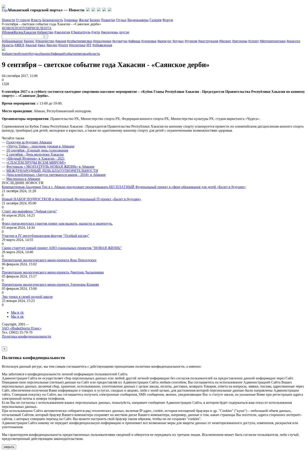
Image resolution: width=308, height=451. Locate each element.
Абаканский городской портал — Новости (45, 10)
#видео (51, 45)
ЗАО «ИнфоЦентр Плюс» (21, 328)
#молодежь (109, 32)
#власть (8, 45)
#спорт (253, 41)
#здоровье (148, 41)
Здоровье (71, 20)
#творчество (44, 41)
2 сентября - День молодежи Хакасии (35, 154)
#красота (293, 41)
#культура (119, 41)
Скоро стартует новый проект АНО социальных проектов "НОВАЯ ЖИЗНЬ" (62, 248)
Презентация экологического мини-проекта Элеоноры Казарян (50, 284)
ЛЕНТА (45, 28)
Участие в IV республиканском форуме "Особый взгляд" (45, 236)
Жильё (84, 20)
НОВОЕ (8, 28)
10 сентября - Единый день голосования (37, 150)
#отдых (178, 41)
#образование (12, 41)
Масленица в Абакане (23, 179)
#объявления (102, 45)
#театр (63, 45)
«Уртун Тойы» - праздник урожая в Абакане (40, 146)
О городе (23, 20)
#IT (89, 45)
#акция (60, 41)
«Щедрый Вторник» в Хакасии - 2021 (35, 158)
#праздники (102, 41)
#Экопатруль (80, 32)
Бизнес (95, 20)
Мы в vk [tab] (17, 312)
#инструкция (208, 41)
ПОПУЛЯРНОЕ (27, 28)
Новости (8, 20)
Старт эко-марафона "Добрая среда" (29, 211)
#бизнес (225, 41)
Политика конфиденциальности (26, 336)
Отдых (121, 20)
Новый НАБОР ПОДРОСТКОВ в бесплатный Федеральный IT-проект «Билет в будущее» (71, 199)
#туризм (191, 41)
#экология (62, 32)
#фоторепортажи (273, 41)
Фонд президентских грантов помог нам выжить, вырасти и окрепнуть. (57, 223)
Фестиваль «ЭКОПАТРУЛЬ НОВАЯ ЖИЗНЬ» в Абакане (50, 166)
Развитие (108, 20)
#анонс (29, 41)
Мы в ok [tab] (17, 316)
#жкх (42, 45)
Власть (36, 20)
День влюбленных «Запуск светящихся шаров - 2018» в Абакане (56, 175)
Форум (167, 20)
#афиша (134, 41)
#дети (95, 32)
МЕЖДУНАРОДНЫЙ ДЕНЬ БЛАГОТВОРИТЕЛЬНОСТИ (52, 171)
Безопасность (52, 20)
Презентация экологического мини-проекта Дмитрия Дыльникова (53, 272)
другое (124, 32)
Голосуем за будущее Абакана (29, 142)
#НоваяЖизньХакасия (19, 32)
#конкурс (164, 41)
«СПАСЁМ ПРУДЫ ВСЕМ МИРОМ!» (36, 162)
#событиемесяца (79, 41)
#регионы (239, 41)
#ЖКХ (19, 45)
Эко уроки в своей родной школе (27, 297)
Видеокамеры (138, 20)
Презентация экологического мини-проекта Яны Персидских (49, 260)
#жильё (31, 45)
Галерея (155, 20)
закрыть (9, 447)
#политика (77, 45)
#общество (45, 32)
